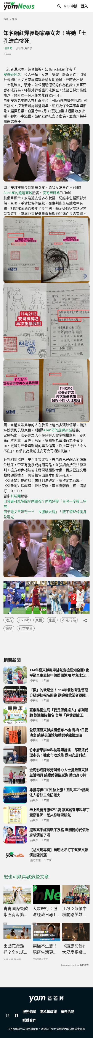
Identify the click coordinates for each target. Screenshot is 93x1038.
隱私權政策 (48, 1011)
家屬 (52, 620)
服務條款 (29, 1011)
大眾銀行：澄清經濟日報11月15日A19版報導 (45, 912)
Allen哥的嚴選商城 (17, 192)
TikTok (24, 620)
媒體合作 (29, 1020)
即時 (14, 19)
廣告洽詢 (67, 1011)
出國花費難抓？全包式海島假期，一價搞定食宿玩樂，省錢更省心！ (15, 949)
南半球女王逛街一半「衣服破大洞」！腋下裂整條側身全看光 (45, 514)
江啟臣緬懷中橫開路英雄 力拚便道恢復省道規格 (74, 912)
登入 (84, 6)
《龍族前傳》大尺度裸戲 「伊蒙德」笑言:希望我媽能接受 (75, 949)
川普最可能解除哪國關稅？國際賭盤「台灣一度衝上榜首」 (45, 504)
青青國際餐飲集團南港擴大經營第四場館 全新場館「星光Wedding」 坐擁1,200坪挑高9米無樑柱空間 (16, 912)
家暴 (38, 620)
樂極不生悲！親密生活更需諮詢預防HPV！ (45, 949)
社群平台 (26, 628)
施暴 (8, 628)
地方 (8, 620)
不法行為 (69, 620)
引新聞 (8, 48)
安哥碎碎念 (12, 74)
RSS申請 (70, 6)
